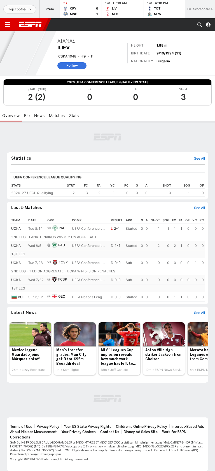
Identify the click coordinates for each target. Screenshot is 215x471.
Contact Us (109, 432)
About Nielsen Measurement (33, 432)
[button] (199, 24)
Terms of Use (21, 427)
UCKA (16, 228)
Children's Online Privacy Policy (141, 427)
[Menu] (7, 25)
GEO (61, 296)
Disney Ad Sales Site (141, 432)
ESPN (30, 24)
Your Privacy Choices (78, 432)
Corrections (20, 437)
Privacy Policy (48, 427)
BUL (21, 297)
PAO (62, 228)
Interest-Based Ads (188, 427)
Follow (72, 65)
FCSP (63, 262)
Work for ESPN (174, 432)
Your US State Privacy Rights (87, 427)
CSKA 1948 (67, 56)
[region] (129, 189)
